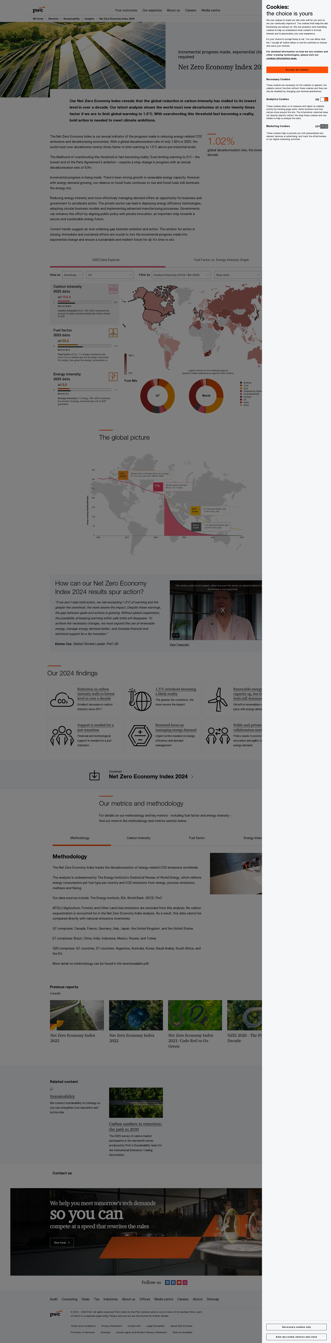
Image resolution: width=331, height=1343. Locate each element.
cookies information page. (281, 58)
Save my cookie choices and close (296, 1337)
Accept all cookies (297, 69)
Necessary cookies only (296, 1327)
